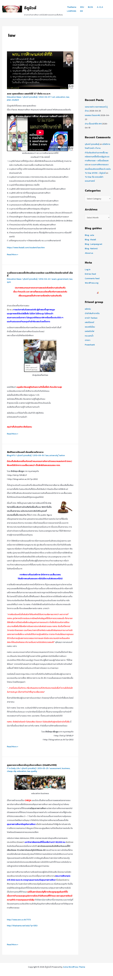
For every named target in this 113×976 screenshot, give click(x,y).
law (67, 96)
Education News (14, 96)
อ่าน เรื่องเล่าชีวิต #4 (93, 123)
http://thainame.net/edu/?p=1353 (22, 925)
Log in (87, 269)
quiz (9, 281)
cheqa (9, 771)
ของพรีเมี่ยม (90, 326)
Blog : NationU (91, 248)
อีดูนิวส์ (30, 8)
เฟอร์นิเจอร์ (89, 322)
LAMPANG (71, 10)
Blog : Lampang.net (93, 244)
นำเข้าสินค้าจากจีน (92, 313)
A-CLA (100, 7)
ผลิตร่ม (88, 308)
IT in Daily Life (13, 768)
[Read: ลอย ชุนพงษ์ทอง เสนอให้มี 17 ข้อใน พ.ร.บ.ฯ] (40, 70)
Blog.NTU (11, 455)
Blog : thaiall (90, 239)
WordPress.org (91, 282)
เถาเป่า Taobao (91, 317)
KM (81, 10)
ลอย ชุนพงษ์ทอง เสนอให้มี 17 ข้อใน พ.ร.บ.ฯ (28, 93)
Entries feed (90, 273)
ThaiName (71, 7)
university (53, 455)
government (62, 278)
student (15, 99)
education (60, 96)
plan (9, 99)
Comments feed (92, 278)
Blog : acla (89, 235)
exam (54, 278)
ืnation (62, 455)
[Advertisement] (98, 59)
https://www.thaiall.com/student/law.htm (26, 247)
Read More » (12, 254)
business (66, 768)
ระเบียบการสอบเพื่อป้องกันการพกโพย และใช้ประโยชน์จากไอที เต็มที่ (40, 274)
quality (34, 771)
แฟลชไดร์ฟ (89, 331)
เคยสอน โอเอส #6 (92, 115)
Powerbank (90, 344)
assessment (55, 768)
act (53, 96)
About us (89, 253)
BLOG (90, 7)
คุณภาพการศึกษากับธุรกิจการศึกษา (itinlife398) (32, 765)
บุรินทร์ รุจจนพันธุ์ (92, 144)
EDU (82, 7)
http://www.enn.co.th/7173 (19, 919)
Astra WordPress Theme (74, 966)
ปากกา (87, 340)
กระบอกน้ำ (89, 335)
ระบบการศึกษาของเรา (100, 164)
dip (14, 771)
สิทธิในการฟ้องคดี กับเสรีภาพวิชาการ (25, 452)
